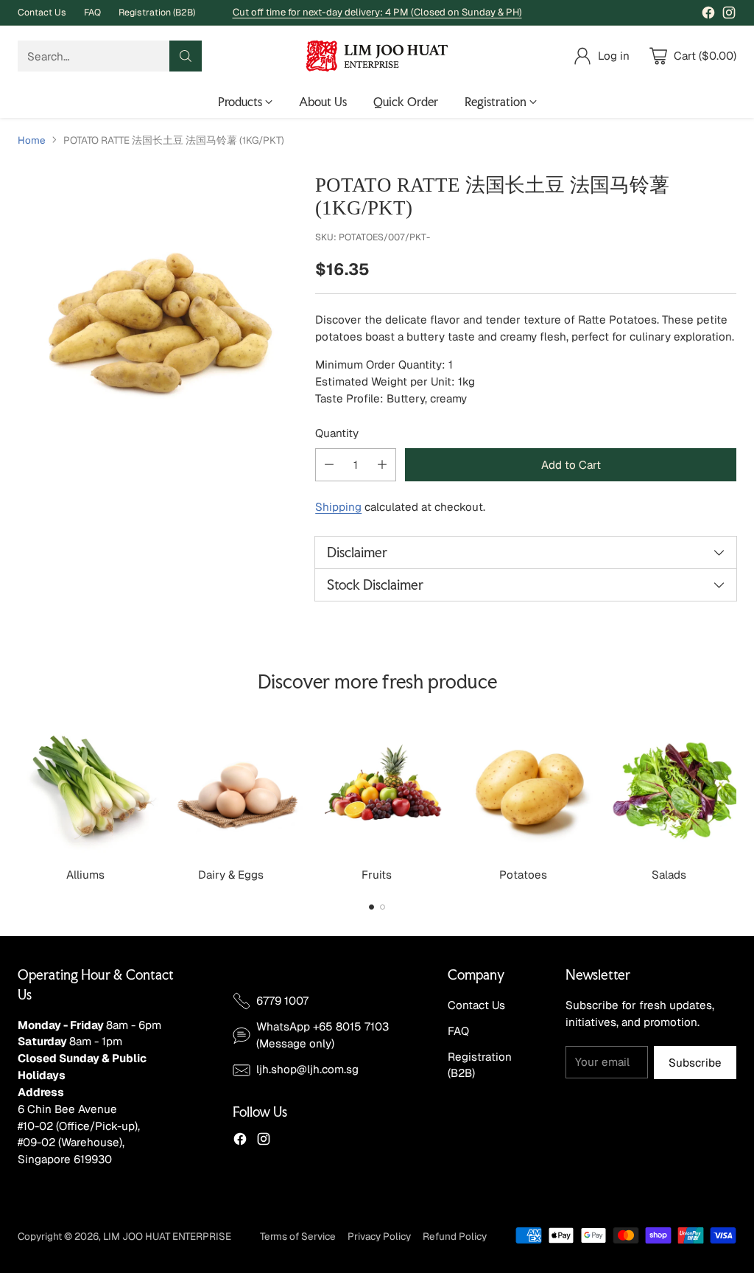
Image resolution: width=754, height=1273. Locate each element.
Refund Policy (455, 1236)
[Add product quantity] (382, 465)
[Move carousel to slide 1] (371, 907)
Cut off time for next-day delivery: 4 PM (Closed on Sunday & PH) (377, 12)
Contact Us (476, 1005)
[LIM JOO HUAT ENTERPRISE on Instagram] (729, 15)
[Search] (185, 56)
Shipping (338, 507)
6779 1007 (282, 1001)
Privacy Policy (379, 1236)
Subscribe (695, 1063)
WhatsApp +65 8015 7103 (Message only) (322, 1034)
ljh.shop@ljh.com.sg (307, 1069)
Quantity (337, 433)
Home (32, 140)
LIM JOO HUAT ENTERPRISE (167, 1236)
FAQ (458, 1031)
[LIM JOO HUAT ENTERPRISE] (377, 56)
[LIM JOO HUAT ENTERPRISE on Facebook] (708, 15)
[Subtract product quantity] (329, 465)
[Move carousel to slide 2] (382, 907)
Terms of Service (298, 1236)
